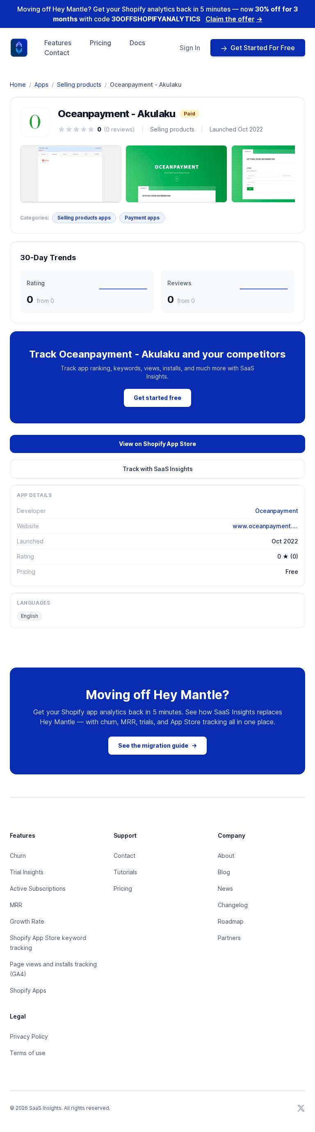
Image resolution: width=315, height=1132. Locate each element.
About (226, 855)
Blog (224, 872)
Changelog (233, 904)
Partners (229, 937)
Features (57, 43)
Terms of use (28, 1052)
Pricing (100, 43)
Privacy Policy (29, 1036)
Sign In (190, 48)
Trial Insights (26, 872)
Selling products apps (84, 218)
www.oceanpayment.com (265, 525)
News (225, 888)
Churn (18, 855)
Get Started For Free (263, 48)
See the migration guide (157, 745)
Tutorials (125, 872)
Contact (56, 53)
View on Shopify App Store (157, 443)
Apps (41, 84)
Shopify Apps (28, 990)
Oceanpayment (276, 510)
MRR (16, 904)
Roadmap (231, 921)
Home (18, 84)
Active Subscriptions (38, 888)
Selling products (79, 84)
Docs (137, 43)
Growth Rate (27, 921)
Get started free (157, 397)
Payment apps (142, 218)
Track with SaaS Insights (158, 468)
